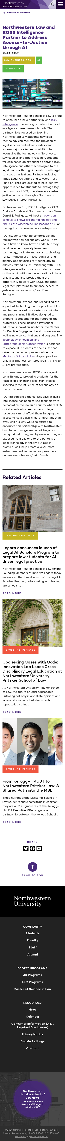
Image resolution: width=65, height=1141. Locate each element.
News (32, 1009)
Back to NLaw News (18, 12)
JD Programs (32, 975)
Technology (13, 69)
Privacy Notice (32, 1034)
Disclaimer (20, 1137)
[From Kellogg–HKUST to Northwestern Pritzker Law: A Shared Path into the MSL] (32, 741)
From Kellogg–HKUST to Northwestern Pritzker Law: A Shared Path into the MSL (30, 786)
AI (39, 60)
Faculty (32, 940)
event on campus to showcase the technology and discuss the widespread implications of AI (29, 220)
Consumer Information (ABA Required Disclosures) (32, 1025)
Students (33, 933)
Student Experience (20, 650)
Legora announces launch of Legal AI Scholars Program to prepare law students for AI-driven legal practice (30, 554)
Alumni (32, 954)
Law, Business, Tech (18, 60)
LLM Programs (32, 982)
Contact (32, 1048)
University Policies (39, 1137)
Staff (32, 947)
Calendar (32, 1016)
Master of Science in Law (18, 356)
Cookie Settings (32, 1041)
